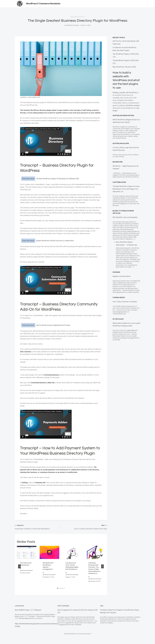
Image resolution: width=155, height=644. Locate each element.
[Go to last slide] (19, 566)
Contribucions (119, 182)
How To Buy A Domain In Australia (125, 302)
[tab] (57, 588)
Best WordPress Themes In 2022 (124, 67)
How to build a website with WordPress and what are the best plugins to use (126, 80)
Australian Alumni (121, 143)
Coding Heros (119, 297)
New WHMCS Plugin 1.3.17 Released (28, 610)
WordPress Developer (72, 25)
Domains (116, 272)
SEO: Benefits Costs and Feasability (125, 217)
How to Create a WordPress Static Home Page (90, 527)
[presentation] (26, 552)
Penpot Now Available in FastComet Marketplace (32, 527)
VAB (101, 606)
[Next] (102, 566)
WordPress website (133, 105)
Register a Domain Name (121, 276)
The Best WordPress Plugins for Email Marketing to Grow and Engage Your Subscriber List (126, 188)
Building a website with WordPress (125, 92)
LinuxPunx (19, 606)
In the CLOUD (118, 319)
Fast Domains (63, 606)
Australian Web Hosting (123, 115)
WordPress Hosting (77, 17)
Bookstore (118, 162)
